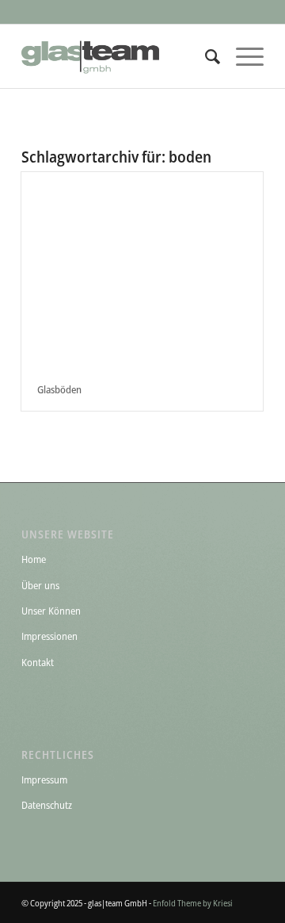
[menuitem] (204, 56)
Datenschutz (46, 805)
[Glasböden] (142, 270)
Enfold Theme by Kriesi (193, 903)
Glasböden (59, 389)
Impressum (44, 779)
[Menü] (242, 56)
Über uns (40, 585)
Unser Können (51, 610)
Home (33, 559)
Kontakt (37, 662)
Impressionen (49, 636)
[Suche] (204, 56)
